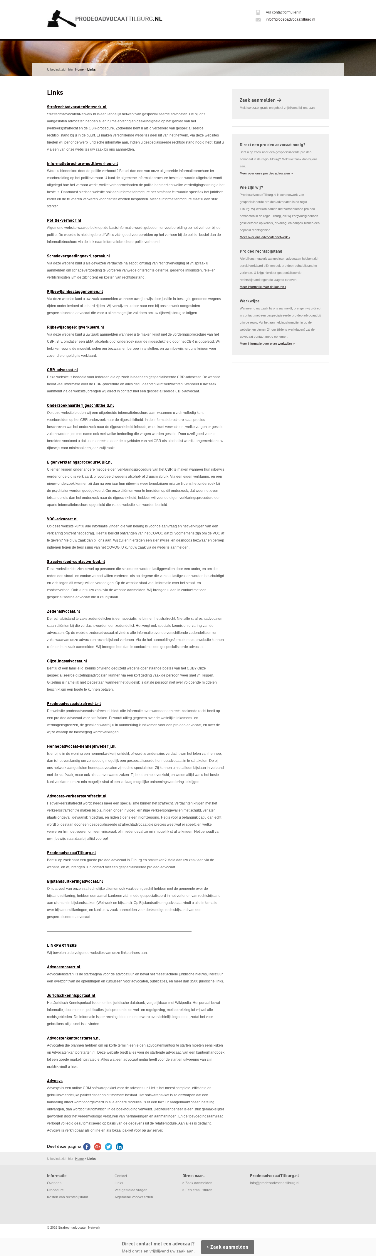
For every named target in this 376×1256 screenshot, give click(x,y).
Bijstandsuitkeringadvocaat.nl (75, 881)
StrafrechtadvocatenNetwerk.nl (77, 107)
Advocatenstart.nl (63, 967)
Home (79, 69)
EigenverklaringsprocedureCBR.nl (79, 462)
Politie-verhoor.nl (64, 220)
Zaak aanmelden (229, 1247)
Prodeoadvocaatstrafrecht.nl (74, 704)
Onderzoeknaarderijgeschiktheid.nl (80, 405)
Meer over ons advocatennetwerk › (265, 237)
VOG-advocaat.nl (62, 519)
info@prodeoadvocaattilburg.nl (290, 19)
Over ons (54, 1183)
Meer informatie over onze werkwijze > (267, 343)
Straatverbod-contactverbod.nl (76, 561)
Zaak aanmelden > (260, 100)
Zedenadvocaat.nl (63, 611)
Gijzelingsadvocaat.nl (67, 661)
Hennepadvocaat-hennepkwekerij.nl (81, 746)
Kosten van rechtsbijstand (67, 1197)
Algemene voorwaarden (134, 1197)
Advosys (55, 1081)
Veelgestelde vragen (131, 1190)
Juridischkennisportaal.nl (71, 995)
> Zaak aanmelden (197, 1183)
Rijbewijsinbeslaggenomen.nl (75, 291)
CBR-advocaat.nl (62, 370)
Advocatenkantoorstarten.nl (73, 1038)
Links (119, 1183)
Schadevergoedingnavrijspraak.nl (78, 256)
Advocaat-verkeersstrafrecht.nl (77, 796)
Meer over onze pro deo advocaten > (266, 173)
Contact (121, 1176)
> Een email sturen (197, 1190)
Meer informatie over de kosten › (263, 287)
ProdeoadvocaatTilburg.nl (71, 853)
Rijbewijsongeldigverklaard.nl (75, 327)
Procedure (55, 1190)
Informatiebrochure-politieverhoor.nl (82, 163)
